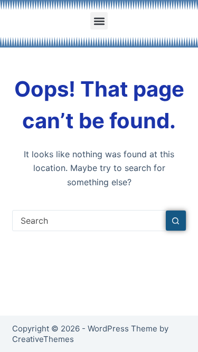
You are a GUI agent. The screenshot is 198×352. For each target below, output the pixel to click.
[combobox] (89, 220)
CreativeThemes (43, 339)
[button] (99, 21)
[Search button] (176, 221)
